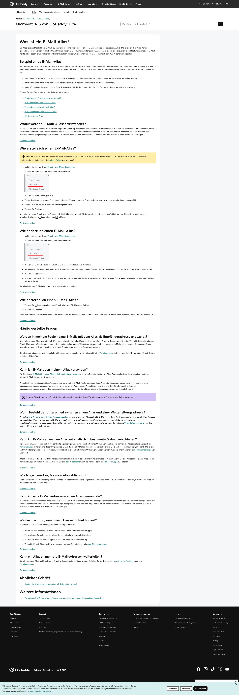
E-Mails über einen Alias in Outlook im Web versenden (57, 374)
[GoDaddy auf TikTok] (213, 671)
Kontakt (66, 12)
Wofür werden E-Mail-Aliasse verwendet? (43, 98)
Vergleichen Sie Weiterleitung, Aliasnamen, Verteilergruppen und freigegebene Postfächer (64, 598)
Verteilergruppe (106, 353)
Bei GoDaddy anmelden (183, 618)
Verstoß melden (44, 623)
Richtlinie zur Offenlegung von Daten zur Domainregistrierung (60, 632)
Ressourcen (43, 627)
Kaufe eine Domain (219, 618)
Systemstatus (79, 12)
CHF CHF (61, 670)
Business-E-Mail (218, 632)
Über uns (12, 618)
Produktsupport (44, 618)
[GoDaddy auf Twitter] (220, 671)
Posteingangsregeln (142, 450)
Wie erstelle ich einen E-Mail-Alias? (40, 103)
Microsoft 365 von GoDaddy (38, 19)
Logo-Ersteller (218, 649)
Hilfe (34, 12)
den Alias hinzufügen (97, 544)
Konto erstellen (180, 627)
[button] (236, 682)
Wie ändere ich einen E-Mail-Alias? (40, 107)
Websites (216, 627)
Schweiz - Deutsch (42, 670)
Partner (135, 627)
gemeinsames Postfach (124, 561)
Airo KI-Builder (125, 4)
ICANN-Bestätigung (105, 623)
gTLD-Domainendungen (221, 623)
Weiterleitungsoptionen (134, 423)
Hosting (215, 641)
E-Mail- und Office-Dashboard (60, 167)
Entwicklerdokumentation (107, 618)
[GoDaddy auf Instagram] (205, 671)
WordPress (216, 636)
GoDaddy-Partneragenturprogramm (146, 618)
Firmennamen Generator (107, 632)
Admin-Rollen (55, 160)
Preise (138, 4)
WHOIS (101, 641)
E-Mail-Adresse (64, 4)
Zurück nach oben (27, 141)
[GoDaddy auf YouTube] (227, 671)
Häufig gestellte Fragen (35, 116)
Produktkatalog (103, 645)
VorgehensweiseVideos (49, 12)
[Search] (220, 24)
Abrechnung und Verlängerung (185, 623)
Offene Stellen (14, 623)
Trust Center (14, 636)
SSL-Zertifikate (109, 4)
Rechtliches (13, 632)
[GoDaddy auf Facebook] (198, 671)
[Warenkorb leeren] (227, 4)
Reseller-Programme (140, 623)
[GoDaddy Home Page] (19, 670)
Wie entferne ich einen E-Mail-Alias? (41, 112)
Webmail (101, 636)
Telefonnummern (219, 654)
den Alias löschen (73, 462)
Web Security (217, 645)
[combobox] (169, 24)
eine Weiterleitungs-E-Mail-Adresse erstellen (48, 417)
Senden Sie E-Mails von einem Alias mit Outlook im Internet (51, 584)
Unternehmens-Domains (107, 627)
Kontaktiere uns (15, 627)
